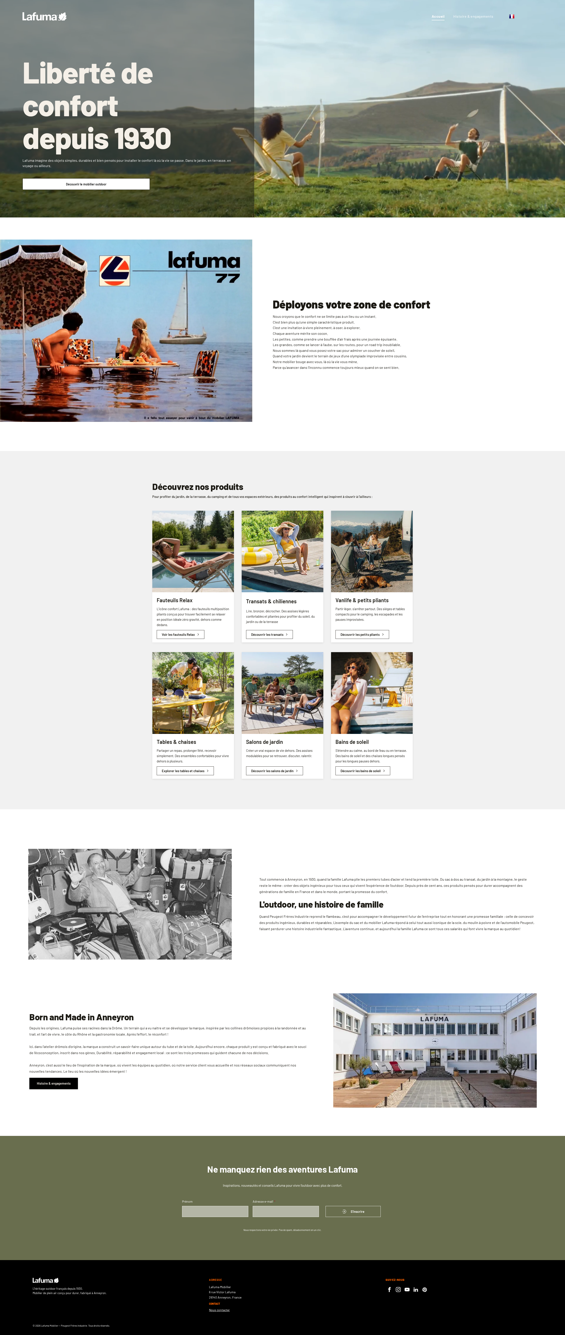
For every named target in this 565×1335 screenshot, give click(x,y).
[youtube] (407, 1290)
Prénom (187, 1201)
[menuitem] (438, 16)
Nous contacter (219, 1310)
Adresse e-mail (263, 1201)
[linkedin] (416, 1290)
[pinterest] (425, 1290)
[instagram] (398, 1290)
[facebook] (389, 1290)
